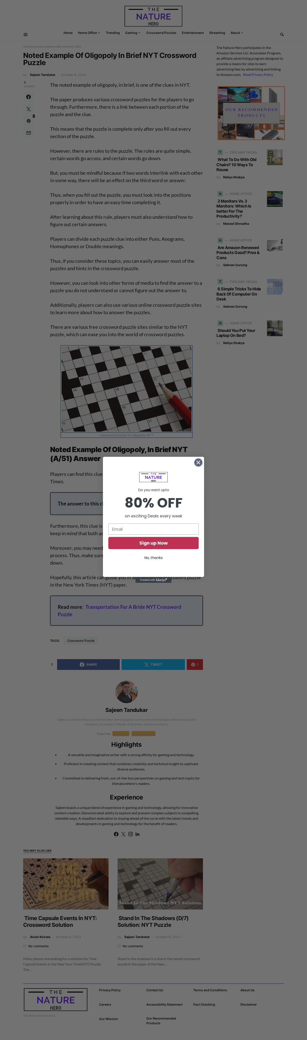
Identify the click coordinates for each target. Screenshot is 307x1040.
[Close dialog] (198, 462)
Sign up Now (153, 543)
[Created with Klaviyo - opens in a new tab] (153, 580)
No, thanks (153, 557)
